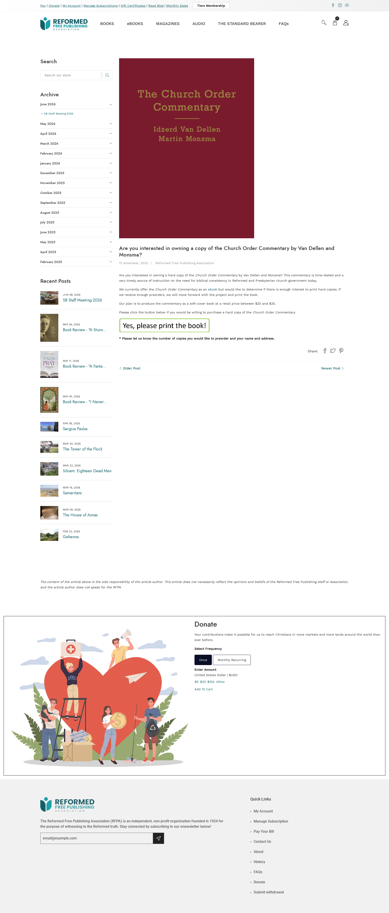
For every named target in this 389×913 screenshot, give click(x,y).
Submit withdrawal (269, 892)
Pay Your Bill (264, 831)
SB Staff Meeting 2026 (82, 300)
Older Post (131, 368)
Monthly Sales (177, 5)
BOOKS (107, 23)
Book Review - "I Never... (85, 402)
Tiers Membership (211, 5)
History (259, 862)
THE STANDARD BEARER (242, 23)
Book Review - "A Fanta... (84, 366)
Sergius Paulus (75, 429)
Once (203, 660)
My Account (72, 5)
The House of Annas (80, 515)
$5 (197, 682)
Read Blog (155, 5)
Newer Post (331, 368)
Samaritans (72, 493)
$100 (211, 682)
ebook (212, 289)
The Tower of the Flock (82, 449)
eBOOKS (135, 23)
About (258, 852)
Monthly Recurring (232, 660)
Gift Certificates (133, 5)
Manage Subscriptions (101, 5)
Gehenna (71, 537)
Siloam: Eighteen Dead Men (87, 471)
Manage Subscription (271, 821)
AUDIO (198, 23)
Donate (54, 5)
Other (220, 682)
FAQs (284, 23)
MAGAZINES (168, 23)
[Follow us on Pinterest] (341, 351)
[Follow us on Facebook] (325, 351)
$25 (203, 682)
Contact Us (262, 841)
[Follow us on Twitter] (333, 351)
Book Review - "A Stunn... (84, 330)
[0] (335, 23)
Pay (43, 5)
